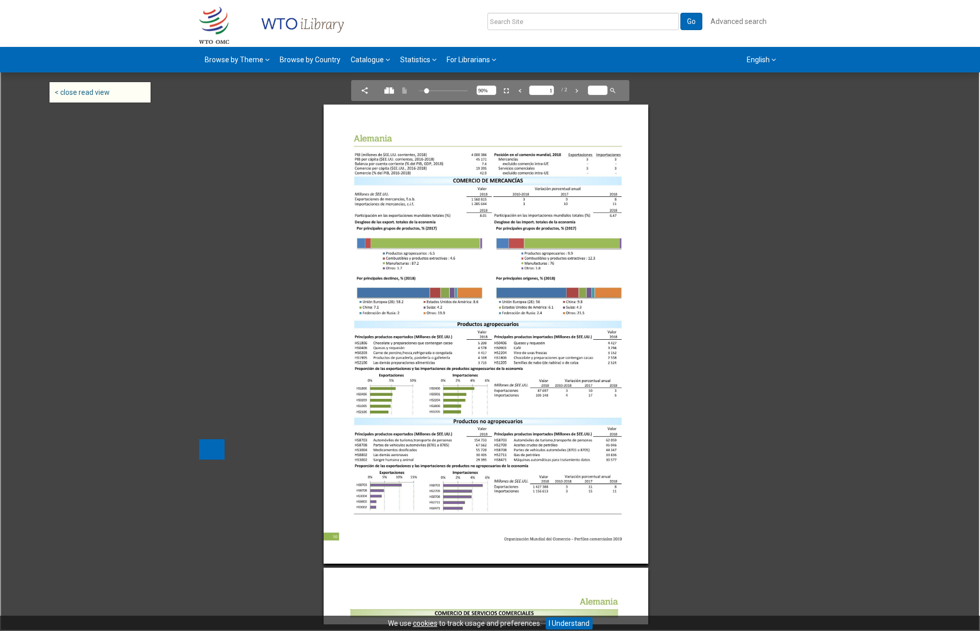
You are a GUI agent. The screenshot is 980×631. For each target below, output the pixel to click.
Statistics (416, 60)
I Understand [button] (569, 623)
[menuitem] (237, 59)
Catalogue (368, 60)
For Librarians (469, 60)
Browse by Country (310, 60)
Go (691, 21)
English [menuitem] (759, 60)
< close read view (82, 92)
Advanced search (738, 21)
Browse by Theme (235, 60)
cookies (425, 623)
